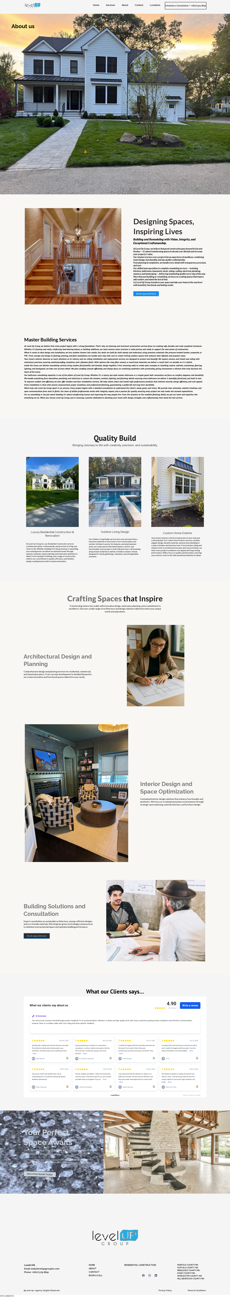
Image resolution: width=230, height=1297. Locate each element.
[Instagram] (150, 1275)
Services (110, 5)
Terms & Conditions (196, 1290)
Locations (155, 5)
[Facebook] (143, 1275)
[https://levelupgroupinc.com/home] (115, 1236)
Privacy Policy (165, 1290)
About (125, 5)
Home (96, 5)
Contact (139, 5)
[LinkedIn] (156, 1275)
